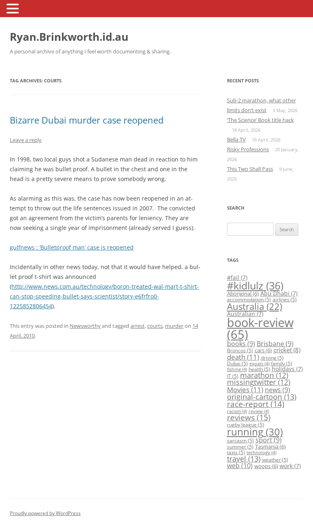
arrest (137, 325)
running (255, 431)
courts (155, 325)
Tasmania (270, 446)
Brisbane (275, 343)
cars (263, 350)
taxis (236, 452)
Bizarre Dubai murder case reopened (86, 120)
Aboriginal (243, 293)
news (277, 389)
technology (261, 452)
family (281, 363)
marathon (264, 375)
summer (240, 446)
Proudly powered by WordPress (45, 513)
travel (243, 459)
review (259, 411)
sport (269, 439)
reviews (249, 417)
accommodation (249, 299)
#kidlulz (255, 285)
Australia (254, 306)
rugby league (245, 424)
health (259, 369)
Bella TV (236, 139)
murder (174, 325)
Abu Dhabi (279, 293)
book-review (260, 328)
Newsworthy (85, 325)
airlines (285, 299)
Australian (245, 314)
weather (275, 459)
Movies (245, 389)
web (240, 465)
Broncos (240, 350)
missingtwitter (258, 382)
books (241, 343)
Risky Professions (248, 149)
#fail (237, 277)
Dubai (237, 363)
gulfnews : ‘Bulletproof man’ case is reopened (72, 247)
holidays (287, 369)
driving (272, 357)
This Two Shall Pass (250, 168)
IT (232, 376)
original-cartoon (261, 397)
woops (266, 466)
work (290, 466)
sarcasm (240, 440)
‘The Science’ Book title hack (260, 120)
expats (259, 364)
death (243, 357)
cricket (286, 350)
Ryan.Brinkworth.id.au (69, 36)
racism (237, 411)
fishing (237, 369)
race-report (255, 404)
